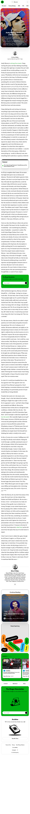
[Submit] (26, 283)
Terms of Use (8, 744)
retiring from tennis (15, 63)
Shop (24, 683)
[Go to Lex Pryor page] (5, 618)
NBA (19, 5)
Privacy (13, 744)
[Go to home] (2, 2)
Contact (6, 683)
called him (19, 527)
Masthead (15, 683)
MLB (27, 5)
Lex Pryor (10, 618)
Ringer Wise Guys (6, 676)
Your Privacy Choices (20, 744)
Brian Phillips (15, 57)
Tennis (15, 29)
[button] (15, 2)
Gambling (8, 670)
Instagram (14, 750)
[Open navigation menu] (27, 2)
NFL (23, 5)
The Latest (4, 5)
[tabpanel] (15, 166)
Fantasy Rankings (12, 5)
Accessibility (14, 747)
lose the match (5, 417)
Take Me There (15, 738)
